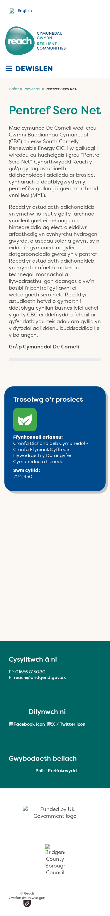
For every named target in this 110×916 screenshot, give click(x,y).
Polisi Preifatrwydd (56, 771)
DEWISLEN (33, 69)
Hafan (14, 89)
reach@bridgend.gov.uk (40, 677)
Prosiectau (32, 89)
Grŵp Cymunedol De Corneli (44, 346)
